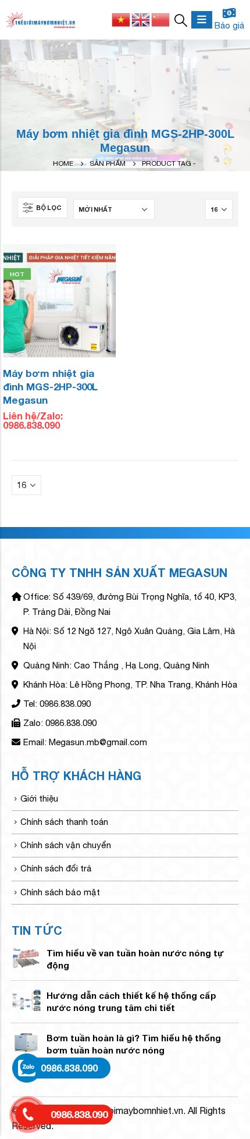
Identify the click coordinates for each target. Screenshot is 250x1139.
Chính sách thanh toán (64, 822)
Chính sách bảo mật (60, 892)
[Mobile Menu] (201, 20)
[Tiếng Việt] (121, 18)
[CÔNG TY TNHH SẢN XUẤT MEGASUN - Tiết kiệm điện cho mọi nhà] (41, 20)
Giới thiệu (39, 798)
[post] (26, 957)
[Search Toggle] (180, 19)
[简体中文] (161, 18)
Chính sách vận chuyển (65, 845)
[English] (141, 18)
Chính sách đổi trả (56, 868)
